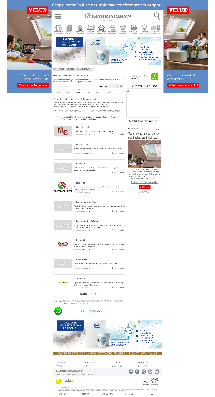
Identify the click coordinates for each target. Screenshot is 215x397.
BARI (119, 111)
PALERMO (113, 111)
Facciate (74, 117)
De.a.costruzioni (82, 145)
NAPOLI (78, 111)
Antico (64, 119)
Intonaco (75, 119)
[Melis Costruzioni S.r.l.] (63, 136)
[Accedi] (154, 79)
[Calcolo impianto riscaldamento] (101, 29)
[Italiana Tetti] (63, 191)
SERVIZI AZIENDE (89, 362)
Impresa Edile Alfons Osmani (86, 202)
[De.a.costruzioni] (63, 153)
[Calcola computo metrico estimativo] (155, 29)
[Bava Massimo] (63, 268)
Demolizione (84, 119)
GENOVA (106, 111)
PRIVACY (85, 394)
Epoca (69, 119)
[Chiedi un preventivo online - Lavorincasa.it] (88, 315)
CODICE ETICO (107, 394)
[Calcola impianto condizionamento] (112, 29)
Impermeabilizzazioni (84, 117)
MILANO (72, 111)
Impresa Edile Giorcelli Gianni (87, 221)
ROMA (66, 111)
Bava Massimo (81, 260)
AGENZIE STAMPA (145, 362)
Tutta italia (85, 106)
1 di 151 (83, 294)
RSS (151, 394)
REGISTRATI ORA (139, 76)
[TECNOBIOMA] (63, 287)
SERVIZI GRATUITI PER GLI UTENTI (144, 86)
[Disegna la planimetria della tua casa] (91, 29)
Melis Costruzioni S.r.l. (84, 128)
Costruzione (92, 119)
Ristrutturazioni (97, 117)
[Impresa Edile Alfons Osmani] (63, 210)
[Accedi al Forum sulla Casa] (123, 29)
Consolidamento (116, 117)
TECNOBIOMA (81, 279)
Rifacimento (66, 117)
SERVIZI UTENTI (62, 362)
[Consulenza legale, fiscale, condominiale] (134, 29)
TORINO (84, 111)
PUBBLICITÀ (115, 362)
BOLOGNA (99, 111)
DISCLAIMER (129, 394)
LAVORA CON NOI (117, 366)
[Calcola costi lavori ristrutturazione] (69, 29)
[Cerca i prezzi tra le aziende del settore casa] (144, 29)
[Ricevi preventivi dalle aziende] (58, 29)
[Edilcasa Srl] (63, 172)
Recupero (106, 117)
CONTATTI (87, 366)
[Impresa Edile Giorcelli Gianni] (63, 230)
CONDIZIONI (63, 394)
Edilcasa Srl (80, 164)
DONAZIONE (142, 366)
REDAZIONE (60, 366)
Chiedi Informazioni (119, 134)
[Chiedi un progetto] (80, 29)
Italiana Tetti (80, 183)
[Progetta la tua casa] (107, 355)
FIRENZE (91, 111)
